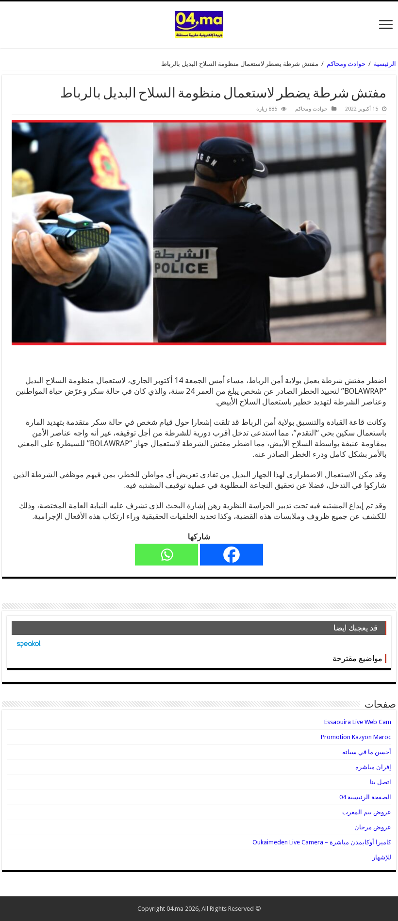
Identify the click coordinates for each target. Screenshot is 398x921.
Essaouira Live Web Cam (357, 722)
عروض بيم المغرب (366, 812)
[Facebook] (231, 555)
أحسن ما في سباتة (366, 752)
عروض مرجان (372, 827)
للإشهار (381, 857)
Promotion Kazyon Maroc (356, 737)
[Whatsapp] (166, 555)
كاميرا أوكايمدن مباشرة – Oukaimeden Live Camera (321, 842)
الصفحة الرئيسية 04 (365, 797)
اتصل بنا (380, 782)
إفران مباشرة (373, 767)
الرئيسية (385, 63)
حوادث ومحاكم (346, 63)
